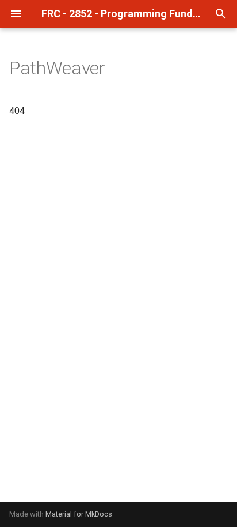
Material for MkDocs (78, 514)
